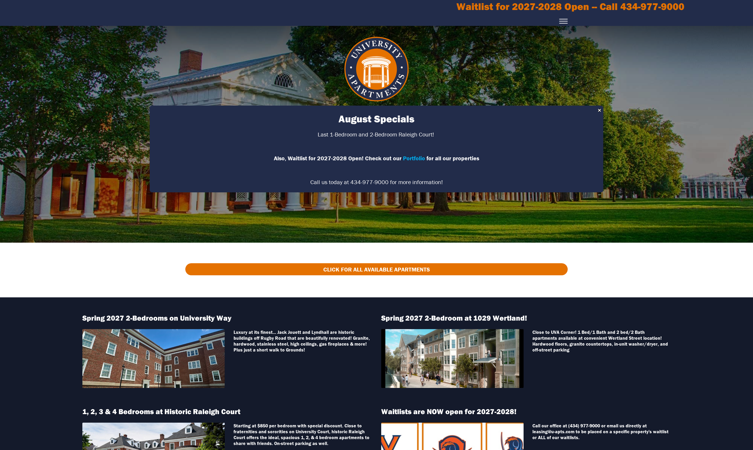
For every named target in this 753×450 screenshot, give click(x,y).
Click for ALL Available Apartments (376, 269)
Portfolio (414, 158)
